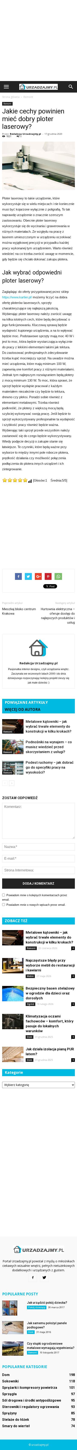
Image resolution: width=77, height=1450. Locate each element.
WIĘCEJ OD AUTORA (22, 709)
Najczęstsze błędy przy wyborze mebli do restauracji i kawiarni (50, 965)
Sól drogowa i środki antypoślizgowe (31, 1400)
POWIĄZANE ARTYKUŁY (26, 702)
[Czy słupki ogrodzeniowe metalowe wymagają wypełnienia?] (13, 1348)
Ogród (30, 1004)
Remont (7, 103)
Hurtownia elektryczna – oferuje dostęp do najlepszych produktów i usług (58, 615)
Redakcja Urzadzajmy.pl (25, 133)
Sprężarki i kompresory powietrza (29, 1388)
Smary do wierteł (16, 1426)
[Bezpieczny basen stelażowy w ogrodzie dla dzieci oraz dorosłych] (13, 994)
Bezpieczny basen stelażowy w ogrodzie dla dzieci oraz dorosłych (50, 993)
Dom (29, 1036)
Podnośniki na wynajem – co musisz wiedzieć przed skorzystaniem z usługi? (49, 747)
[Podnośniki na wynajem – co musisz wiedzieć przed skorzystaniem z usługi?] (13, 747)
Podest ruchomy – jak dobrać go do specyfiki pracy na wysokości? (50, 767)
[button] (71, 87)
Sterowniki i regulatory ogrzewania (30, 1407)
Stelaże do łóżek (15, 1420)
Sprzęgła (9, 1394)
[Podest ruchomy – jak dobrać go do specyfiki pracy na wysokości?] (13, 767)
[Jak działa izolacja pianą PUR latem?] (13, 1054)
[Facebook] (32, 1277)
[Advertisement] (38, 40)
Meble (30, 976)
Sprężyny (9, 1413)
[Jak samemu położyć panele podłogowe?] (13, 1327)
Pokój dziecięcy (36, 1307)
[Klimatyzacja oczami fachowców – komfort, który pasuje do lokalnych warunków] (13, 1021)
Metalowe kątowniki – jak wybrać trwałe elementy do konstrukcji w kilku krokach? (48, 726)
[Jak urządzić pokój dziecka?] (9, 1308)
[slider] (15, 480)
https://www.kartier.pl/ (17, 297)
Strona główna (10, 97)
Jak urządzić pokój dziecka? (47, 1302)
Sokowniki (10, 1381)
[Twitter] (44, 1277)
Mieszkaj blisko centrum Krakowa (19, 611)
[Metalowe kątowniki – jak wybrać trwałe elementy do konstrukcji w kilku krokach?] (13, 726)
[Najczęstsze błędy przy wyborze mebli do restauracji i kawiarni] (13, 966)
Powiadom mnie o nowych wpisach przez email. (36, 904)
